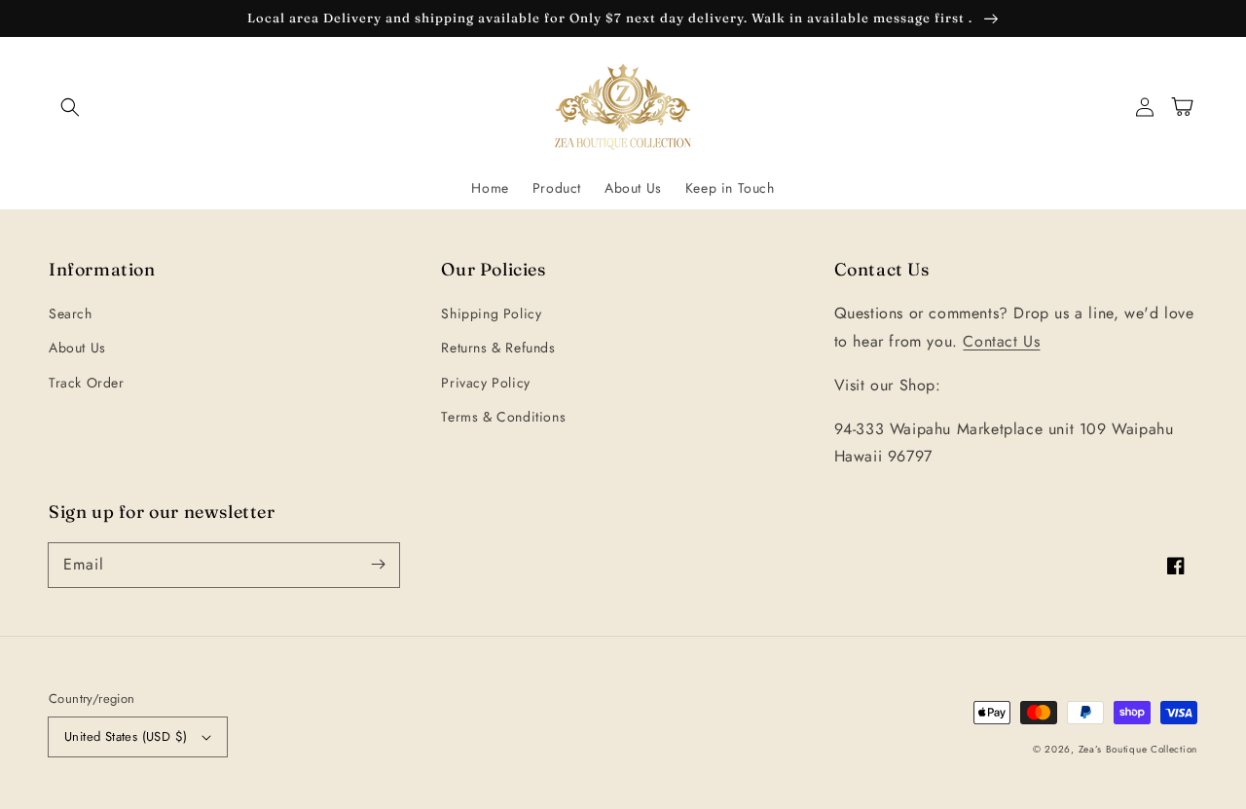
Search (70, 313)
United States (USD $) (125, 736)
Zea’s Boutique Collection (1138, 749)
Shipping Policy (491, 313)
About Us (77, 347)
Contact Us (1001, 341)
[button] (70, 107)
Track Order (87, 382)
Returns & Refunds (498, 347)
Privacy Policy (485, 382)
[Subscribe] (377, 564)
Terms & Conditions (503, 416)
